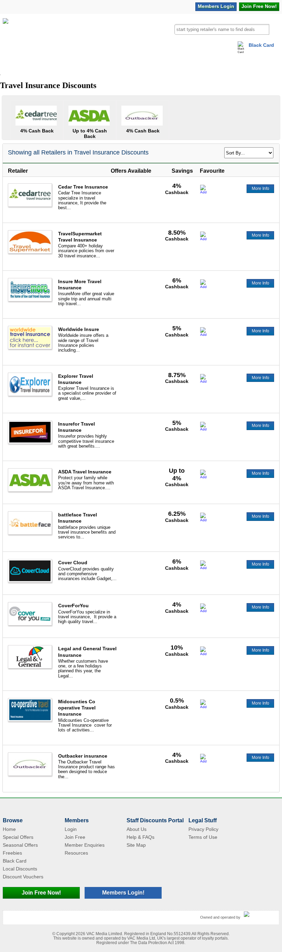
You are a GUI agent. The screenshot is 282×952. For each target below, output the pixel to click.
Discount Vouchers (23, 876)
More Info (260, 188)
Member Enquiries (85, 845)
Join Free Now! (41, 893)
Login (216, 6)
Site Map (136, 845)
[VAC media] (259, 914)
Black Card (261, 45)
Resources (76, 853)
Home (9, 829)
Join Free (259, 6)
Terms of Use (202, 837)
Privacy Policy (203, 829)
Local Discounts (20, 868)
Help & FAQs (140, 837)
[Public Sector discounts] (5, 34)
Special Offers (18, 837)
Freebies (12, 853)
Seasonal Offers (20, 845)
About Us (137, 829)
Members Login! (123, 893)
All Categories (20, 63)
